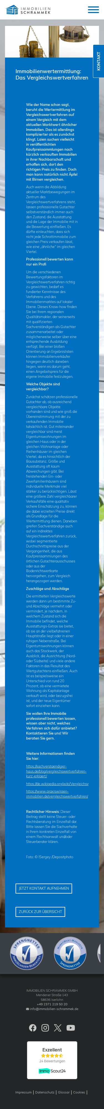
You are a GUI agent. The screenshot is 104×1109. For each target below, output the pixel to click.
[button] (93, 9)
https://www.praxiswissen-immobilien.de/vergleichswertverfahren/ (57, 793)
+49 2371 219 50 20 (52, 1004)
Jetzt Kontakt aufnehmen (44, 888)
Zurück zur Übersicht (40, 911)
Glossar (64, 1092)
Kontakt (98, 61)
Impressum (23, 1092)
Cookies (79, 1092)
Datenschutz (44, 1092)
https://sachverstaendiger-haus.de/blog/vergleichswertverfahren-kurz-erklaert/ (56, 771)
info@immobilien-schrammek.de (54, 1009)
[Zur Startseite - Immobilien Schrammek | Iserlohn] (28, 9)
